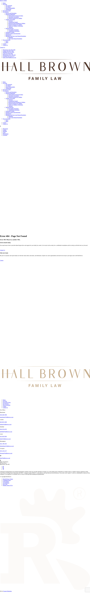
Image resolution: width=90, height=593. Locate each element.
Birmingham (5, 133)
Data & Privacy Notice (8, 479)
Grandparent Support (13, 22)
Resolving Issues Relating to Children (16, 23)
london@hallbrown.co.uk (5, 424)
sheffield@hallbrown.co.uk (6, 431)
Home (4, 3)
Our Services (6, 12)
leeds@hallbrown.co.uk (5, 438)
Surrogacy (10, 20)
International (8, 34)
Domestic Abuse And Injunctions (13, 33)
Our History (8, 6)
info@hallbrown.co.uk (9, 57)
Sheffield (5, 131)
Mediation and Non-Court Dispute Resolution (16, 36)
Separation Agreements (13, 17)
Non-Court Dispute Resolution (15, 38)
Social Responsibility (10, 8)
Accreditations (6, 482)
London (4, 130)
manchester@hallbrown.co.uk (6, 417)
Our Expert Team (7, 10)
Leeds (4, 132)
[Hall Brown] (45, 386)
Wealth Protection (10, 28)
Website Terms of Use (8, 485)
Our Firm (5, 4)
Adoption (10, 27)
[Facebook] (3, 466)
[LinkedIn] (3, 468)
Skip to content (3, 0)
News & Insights (6, 40)
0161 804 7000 (9, 49)
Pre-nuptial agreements (13, 29)
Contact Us (5, 45)
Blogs (7, 42)
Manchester (5, 128)
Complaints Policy (7, 480)
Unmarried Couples (10, 32)
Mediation (10, 37)
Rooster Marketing (7, 591)
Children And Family (10, 19)
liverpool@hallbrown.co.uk (6, 453)
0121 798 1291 (9, 55)
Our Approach (9, 5)
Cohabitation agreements (13, 31)
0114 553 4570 (8, 52)
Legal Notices (6, 481)
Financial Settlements (10, 14)
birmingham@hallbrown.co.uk (7, 446)
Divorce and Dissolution (11, 13)
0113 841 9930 (8, 53)
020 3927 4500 (8, 51)
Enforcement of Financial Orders (15, 15)
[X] (3, 469)
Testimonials (8, 9)
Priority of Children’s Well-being (15, 26)
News (7, 41)
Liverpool (5, 135)
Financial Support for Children (15, 18)
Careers (4, 43)
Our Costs (5, 484)
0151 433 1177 (8, 56)
